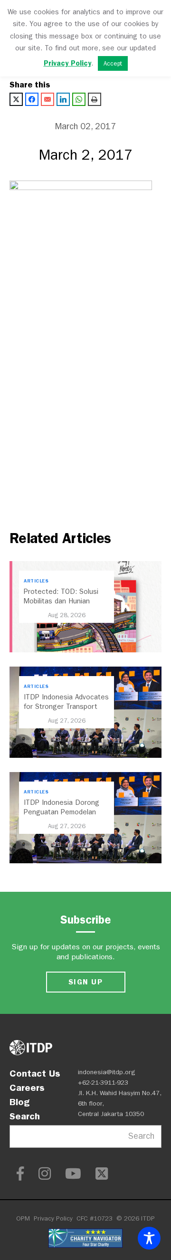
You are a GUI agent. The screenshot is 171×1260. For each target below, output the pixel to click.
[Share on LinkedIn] (63, 99)
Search (25, 1116)
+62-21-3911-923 (103, 1083)
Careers (27, 1087)
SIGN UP (85, 981)
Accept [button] (113, 63)
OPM (23, 1218)
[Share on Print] (94, 99)
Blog (19, 1101)
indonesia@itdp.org (106, 1072)
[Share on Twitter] (16, 99)
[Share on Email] (47, 99)
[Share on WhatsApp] (79, 99)
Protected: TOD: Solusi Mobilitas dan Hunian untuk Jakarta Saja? (61, 601)
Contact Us (35, 1073)
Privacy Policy (53, 1218)
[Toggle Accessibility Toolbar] (149, 1238)
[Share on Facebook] (31, 99)
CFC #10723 (94, 1218)
